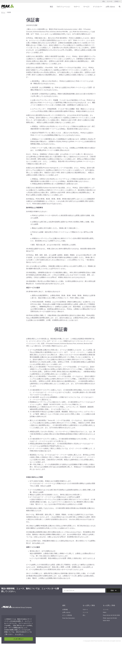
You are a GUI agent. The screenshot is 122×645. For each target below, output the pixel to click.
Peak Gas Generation (68, 618)
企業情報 (65, 609)
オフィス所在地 (67, 615)
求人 (103, 1)
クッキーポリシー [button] (19, 639)
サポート (77, 7)
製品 (51, 7)
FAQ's (104, 612)
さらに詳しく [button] (19, 634)
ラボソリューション (63, 7)
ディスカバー (97, 7)
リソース (109, 1)
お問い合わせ (110, 7)
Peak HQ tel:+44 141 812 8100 (111, 615)
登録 (112, 590)
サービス (86, 7)
